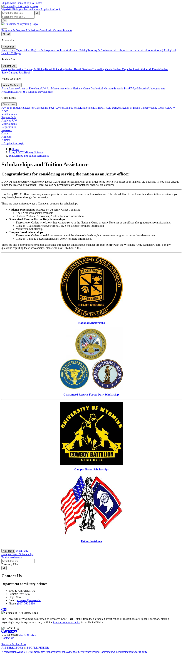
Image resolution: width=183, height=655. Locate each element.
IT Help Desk (110, 107)
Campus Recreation (12, 69)
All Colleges (14, 53)
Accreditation (9, 651)
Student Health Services (78, 69)
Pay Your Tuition (11, 107)
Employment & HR (91, 107)
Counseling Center (102, 69)
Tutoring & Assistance (100, 50)
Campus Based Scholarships (17, 554)
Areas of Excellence (30, 88)
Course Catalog (79, 50)
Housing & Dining (34, 69)
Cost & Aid (46, 30)
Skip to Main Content (13, 2)
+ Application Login (49, 9)
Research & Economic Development (32, 91)
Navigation (8, 550)
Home (15, 149)
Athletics (25, 9)
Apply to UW (9, 120)
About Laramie (10, 88)
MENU (6, 34)
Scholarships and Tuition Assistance (29, 155)
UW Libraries (62, 50)
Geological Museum (102, 88)
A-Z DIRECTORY (12, 647)
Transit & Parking (55, 69)
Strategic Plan (121, 88)
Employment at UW (71, 651)
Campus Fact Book (19, 72)
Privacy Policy (91, 651)
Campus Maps (72, 107)
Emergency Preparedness (46, 651)
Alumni (34, 9)
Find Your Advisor (53, 107)
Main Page (21, 550)
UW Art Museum (51, 88)
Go (4, 20)
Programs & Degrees (13, 30)
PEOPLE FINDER (38, 647)
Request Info (8, 117)
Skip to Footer (34, 2)
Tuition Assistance (11, 557)
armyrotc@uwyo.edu (29, 600)
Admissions (32, 30)
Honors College (155, 50)
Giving (16, 9)
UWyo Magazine (138, 88)
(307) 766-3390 (26, 603)
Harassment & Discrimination (116, 651)
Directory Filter (10, 564)
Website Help (24, 651)
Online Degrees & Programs (39, 50)
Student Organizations (125, 69)
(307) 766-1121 (27, 634)
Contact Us (7, 637)
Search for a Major (12, 50)
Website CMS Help (159, 107)
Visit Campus (9, 114)
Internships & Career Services (129, 50)
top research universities (66, 622)
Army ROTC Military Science (26, 152)
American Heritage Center (76, 88)
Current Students (62, 30)
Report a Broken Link (13, 644)
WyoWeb (6, 9)
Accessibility (140, 651)
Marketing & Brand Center (133, 107)
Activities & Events (149, 69)
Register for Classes (32, 107)
